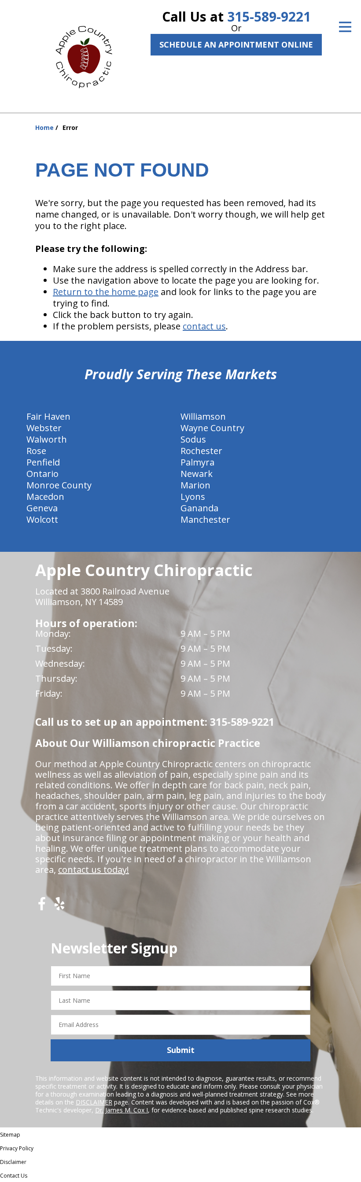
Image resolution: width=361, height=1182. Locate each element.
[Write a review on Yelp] (59, 907)
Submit (181, 1050)
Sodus (193, 439)
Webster (44, 428)
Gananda (199, 508)
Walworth (46, 439)
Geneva (42, 508)
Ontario (42, 474)
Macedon (45, 496)
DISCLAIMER (94, 1102)
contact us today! (93, 869)
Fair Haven (48, 416)
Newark (196, 474)
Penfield (43, 462)
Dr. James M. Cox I (121, 1110)
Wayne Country (212, 428)
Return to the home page (105, 292)
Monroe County (59, 485)
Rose (36, 451)
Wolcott (42, 519)
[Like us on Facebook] (41, 907)
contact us (204, 326)
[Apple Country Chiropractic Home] (88, 55)
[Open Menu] (345, 27)
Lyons (192, 496)
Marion (195, 485)
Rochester (201, 451)
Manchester (205, 519)
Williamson (203, 416)
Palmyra (197, 462)
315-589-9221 (269, 16)
